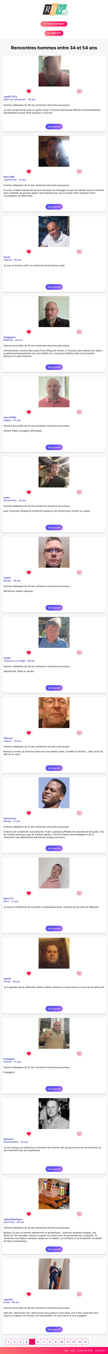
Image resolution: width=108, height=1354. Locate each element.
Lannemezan (10, 179)
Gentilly (8, 1061)
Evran (7, 1302)
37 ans (14, 901)
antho (7, 497)
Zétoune (8, 738)
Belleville (8, 340)
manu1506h (10, 417)
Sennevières (10, 500)
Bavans (7, 580)
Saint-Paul (9, 1222)
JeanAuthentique (13, 1219)
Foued (7, 257)
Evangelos (9, 1058)
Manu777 (8, 898)
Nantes (7, 821)
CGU (72, 1350)
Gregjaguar (9, 337)
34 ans (22, 500)
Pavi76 (7, 978)
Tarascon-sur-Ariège (14, 660)
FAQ (66, 1350)
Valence (8, 259)
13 (79, 1341)
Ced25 (7, 577)
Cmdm (7, 658)
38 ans (31, 99)
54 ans (17, 420)
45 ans (18, 340)
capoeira (8, 1299)
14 (85, 1341)
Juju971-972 (10, 96)
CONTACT (100, 1350)
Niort (6, 901)
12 (73, 1341)
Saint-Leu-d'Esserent (15, 99)
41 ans (22, 179)
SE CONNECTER (54, 33)
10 (61, 1341)
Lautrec (8, 741)
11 (68, 1341)
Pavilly (7, 981)
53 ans (17, 741)
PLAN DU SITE (85, 1350)
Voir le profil (54, 126)
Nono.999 (9, 176)
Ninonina (8, 1139)
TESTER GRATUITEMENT (54, 24)
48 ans (31, 660)
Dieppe (7, 420)
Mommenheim (11, 1141)
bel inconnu (10, 818)
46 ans (16, 981)
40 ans (17, 259)
